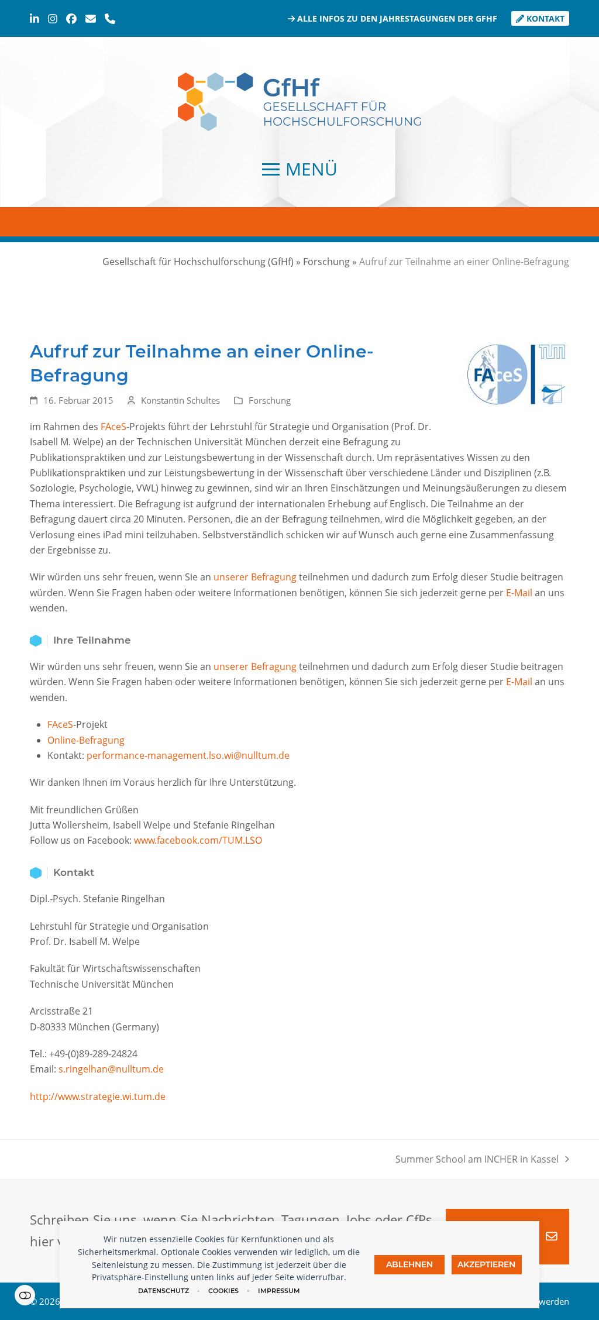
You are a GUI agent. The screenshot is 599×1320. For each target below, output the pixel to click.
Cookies (223, 1291)
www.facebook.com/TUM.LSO (198, 840)
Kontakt (544, 18)
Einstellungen (25, 1295)
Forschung (270, 400)
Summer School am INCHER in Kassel (477, 1160)
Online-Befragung (86, 740)
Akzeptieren (486, 1264)
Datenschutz (163, 1291)
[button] (300, 169)
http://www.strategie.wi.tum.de (98, 1096)
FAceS (113, 426)
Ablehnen (409, 1264)
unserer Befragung (255, 576)
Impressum (279, 1291)
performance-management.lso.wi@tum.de (188, 755)
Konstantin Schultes (180, 400)
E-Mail (519, 592)
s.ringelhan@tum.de (111, 1069)
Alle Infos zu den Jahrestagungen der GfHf (396, 18)
